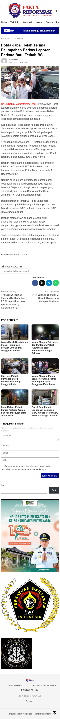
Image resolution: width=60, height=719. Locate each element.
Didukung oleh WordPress (20, 713)
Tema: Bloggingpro (42, 713)
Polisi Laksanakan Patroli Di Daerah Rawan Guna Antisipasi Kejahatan (45, 296)
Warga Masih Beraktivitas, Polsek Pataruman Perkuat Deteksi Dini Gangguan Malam (14, 346)
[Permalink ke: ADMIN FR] (4, 60)
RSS (31, 701)
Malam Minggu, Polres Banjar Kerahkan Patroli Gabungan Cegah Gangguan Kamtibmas (44, 380)
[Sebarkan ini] (35, 283)
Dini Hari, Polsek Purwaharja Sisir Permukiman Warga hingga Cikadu (11, 380)
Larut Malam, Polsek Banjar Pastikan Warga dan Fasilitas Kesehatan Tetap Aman (13, 411)
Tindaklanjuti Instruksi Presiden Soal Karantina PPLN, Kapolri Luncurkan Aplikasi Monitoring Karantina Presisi (13, 299)
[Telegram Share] (49, 283)
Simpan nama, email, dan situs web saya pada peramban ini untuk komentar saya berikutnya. (25, 468)
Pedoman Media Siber (44, 685)
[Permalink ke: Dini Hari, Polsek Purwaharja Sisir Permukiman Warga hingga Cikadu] (14, 366)
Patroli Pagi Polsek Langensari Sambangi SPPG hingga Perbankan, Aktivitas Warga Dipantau (45, 411)
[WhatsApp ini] (56, 283)
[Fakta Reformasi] (30, 10)
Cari (3, 485)
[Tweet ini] (42, 283)
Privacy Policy (29, 690)
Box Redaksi (15, 685)
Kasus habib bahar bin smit (16, 271)
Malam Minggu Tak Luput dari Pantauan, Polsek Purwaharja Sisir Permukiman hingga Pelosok (45, 348)
